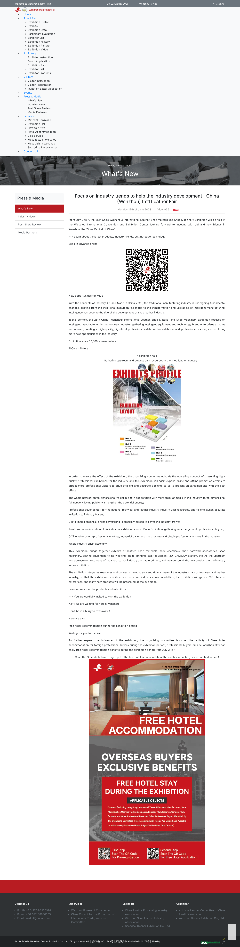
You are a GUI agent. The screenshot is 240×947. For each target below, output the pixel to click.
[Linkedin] (95, 886)
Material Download (39, 120)
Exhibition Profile (38, 22)
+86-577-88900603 (38, 914)
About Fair (30, 18)
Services (29, 116)
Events (28, 92)
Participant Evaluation (41, 33)
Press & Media (32, 96)
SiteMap (156, 941)
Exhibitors (30, 53)
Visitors (28, 77)
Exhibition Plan (37, 65)
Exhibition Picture (38, 45)
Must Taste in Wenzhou (42, 139)
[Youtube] (107, 886)
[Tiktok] (156, 886)
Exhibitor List (36, 37)
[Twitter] (120, 886)
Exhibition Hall (37, 124)
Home (27, 14)
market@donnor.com (38, 918)
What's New (35, 100)
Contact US (31, 151)
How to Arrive (36, 127)
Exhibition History (39, 41)
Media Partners (37, 112)
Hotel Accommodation (42, 131)
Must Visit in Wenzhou (41, 143)
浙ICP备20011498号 (102, 941)
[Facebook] (83, 886)
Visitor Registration (39, 84)
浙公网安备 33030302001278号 (132, 941)
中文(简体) (218, 3)
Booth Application (39, 61)
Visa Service (35, 135)
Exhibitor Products (39, 73)
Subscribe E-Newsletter (42, 147)
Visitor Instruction (39, 80)
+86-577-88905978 (38, 910)
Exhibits (33, 26)
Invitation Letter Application (45, 88)
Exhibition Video (38, 49)
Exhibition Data (37, 30)
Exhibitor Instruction (40, 57)
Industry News (36, 104)
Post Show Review (39, 108)
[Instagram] (132, 886)
